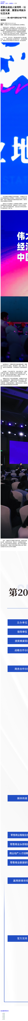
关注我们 (3, 1)
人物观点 (11, 3)
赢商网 (2, 3)
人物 (6, 3)
